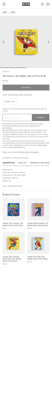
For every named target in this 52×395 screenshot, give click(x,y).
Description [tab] (9, 163)
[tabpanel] (26, 178)
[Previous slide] (3, 42)
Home (5, 12)
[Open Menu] (4, 4)
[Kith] (26, 4)
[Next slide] (48, 42)
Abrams (6, 71)
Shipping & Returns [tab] (39, 163)
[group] (26, 42)
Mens (13, 12)
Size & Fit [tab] (22, 163)
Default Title (10, 101)
